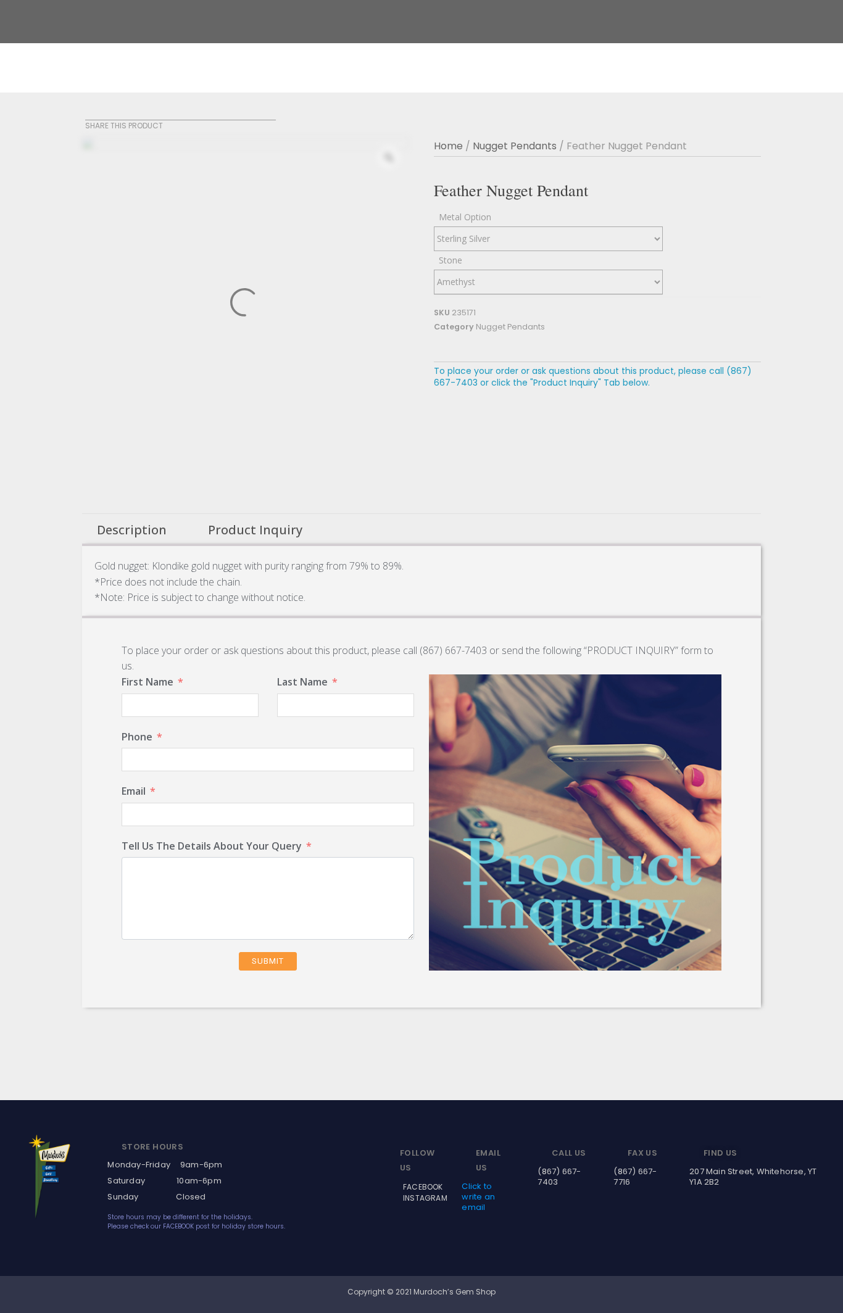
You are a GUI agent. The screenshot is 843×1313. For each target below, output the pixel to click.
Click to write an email (478, 1196)
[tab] (131, 530)
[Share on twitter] (108, 112)
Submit (268, 961)
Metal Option (465, 217)
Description (132, 529)
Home (448, 146)
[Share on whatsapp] (138, 112)
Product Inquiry (255, 529)
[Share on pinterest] (123, 112)
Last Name (302, 682)
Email (134, 791)
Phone (137, 736)
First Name (147, 682)
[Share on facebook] (93, 112)
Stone (450, 260)
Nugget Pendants (515, 146)
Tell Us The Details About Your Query (212, 846)
